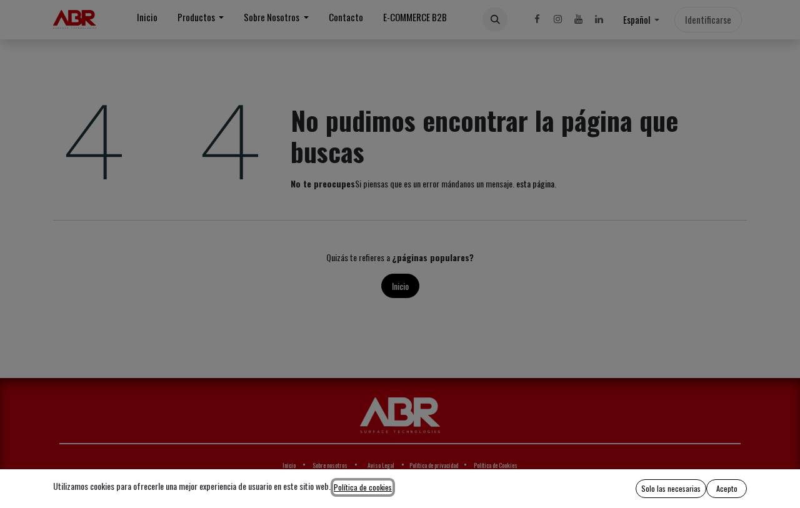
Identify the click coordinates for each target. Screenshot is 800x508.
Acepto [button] (727, 488)
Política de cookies (363, 487)
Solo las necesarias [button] (671, 488)
